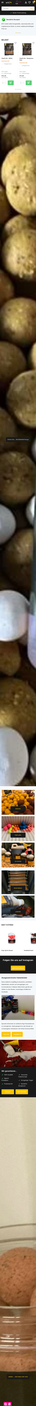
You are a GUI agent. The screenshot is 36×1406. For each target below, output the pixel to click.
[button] (15, 89)
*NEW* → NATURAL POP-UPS (18, 1377)
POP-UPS (6, 1034)
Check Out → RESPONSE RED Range (18, 439)
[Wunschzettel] (29, 2)
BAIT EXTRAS (21, 1092)
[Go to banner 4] (18, 882)
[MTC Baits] (11, 2)
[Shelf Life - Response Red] (27, 49)
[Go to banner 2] (18, 828)
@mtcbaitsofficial (18, 968)
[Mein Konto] (26, 2)
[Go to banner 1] (18, 802)
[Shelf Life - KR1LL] (9, 49)
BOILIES (7, 1092)
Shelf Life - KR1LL (7, 58)
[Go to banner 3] (18, 855)
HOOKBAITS (17, 1034)
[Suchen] (31, 9)
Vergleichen (8, 64)
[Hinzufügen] (11, 82)
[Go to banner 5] (18, 907)
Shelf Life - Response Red (26, 59)
